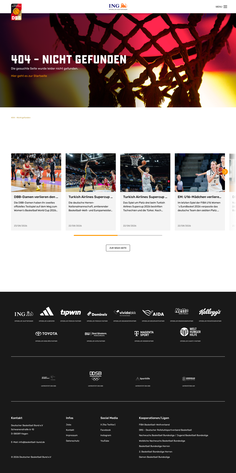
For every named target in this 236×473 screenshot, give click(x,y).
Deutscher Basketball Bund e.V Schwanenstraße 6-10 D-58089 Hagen (27, 429)
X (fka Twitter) (107, 424)
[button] (225, 172)
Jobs (68, 424)
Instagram (105, 435)
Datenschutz (72, 441)
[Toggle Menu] (221, 6)
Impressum (72, 435)
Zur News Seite (118, 248)
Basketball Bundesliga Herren (154, 446)
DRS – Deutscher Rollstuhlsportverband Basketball (165, 430)
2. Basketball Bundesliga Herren (155, 451)
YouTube (104, 441)
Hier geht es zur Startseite (29, 76)
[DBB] (16, 12)
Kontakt (70, 430)
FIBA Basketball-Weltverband (154, 424)
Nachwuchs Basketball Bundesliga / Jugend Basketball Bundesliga (173, 435)
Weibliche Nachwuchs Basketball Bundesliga (162, 441)
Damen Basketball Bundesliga (154, 457)
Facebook (105, 430)
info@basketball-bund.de (32, 442)
